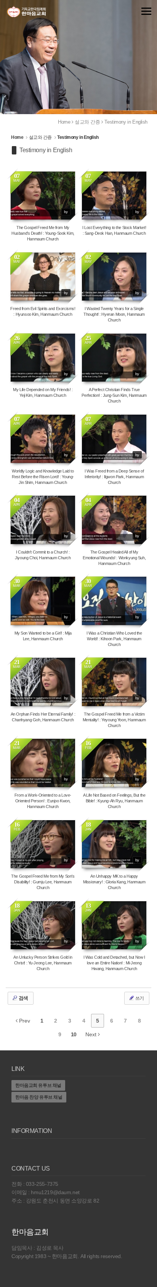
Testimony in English (125, 122)
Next (91, 1034)
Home (64, 122)
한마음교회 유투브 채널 (38, 1085)
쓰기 (139, 998)
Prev (24, 1021)
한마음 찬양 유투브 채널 (38, 1097)
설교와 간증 (87, 122)
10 (73, 1034)
